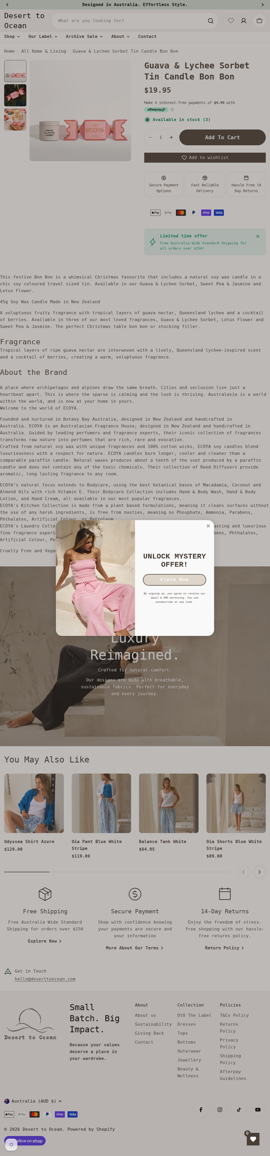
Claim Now (174, 579)
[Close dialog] (208, 526)
